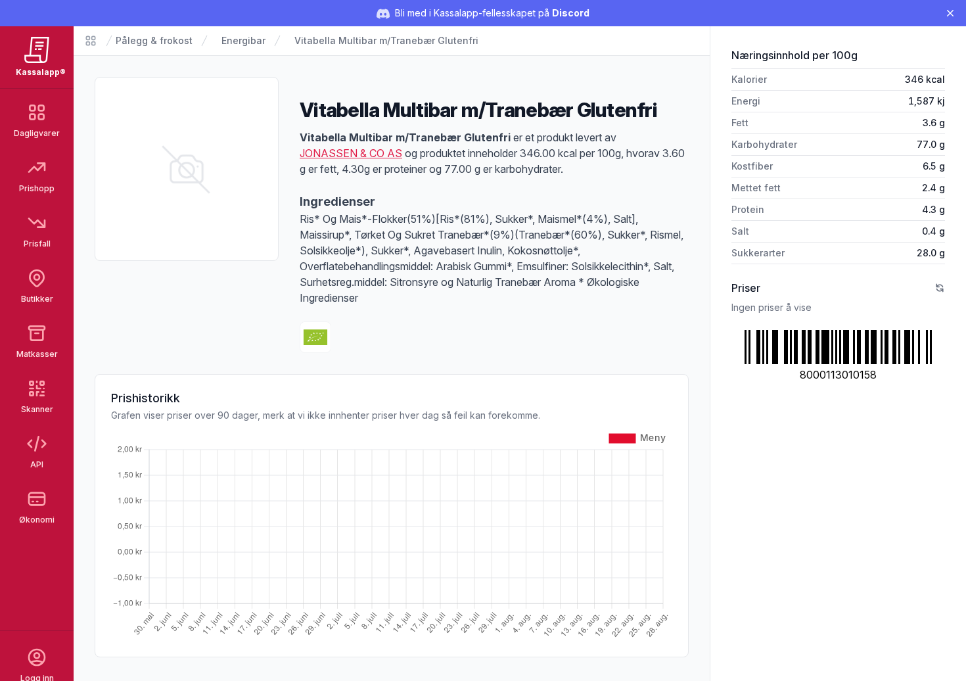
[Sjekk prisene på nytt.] (939, 288)
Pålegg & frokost (154, 40)
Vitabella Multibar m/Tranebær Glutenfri (386, 40)
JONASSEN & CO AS (351, 153)
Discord (570, 12)
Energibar (243, 40)
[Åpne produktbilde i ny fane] (187, 169)
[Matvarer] (90, 40)
